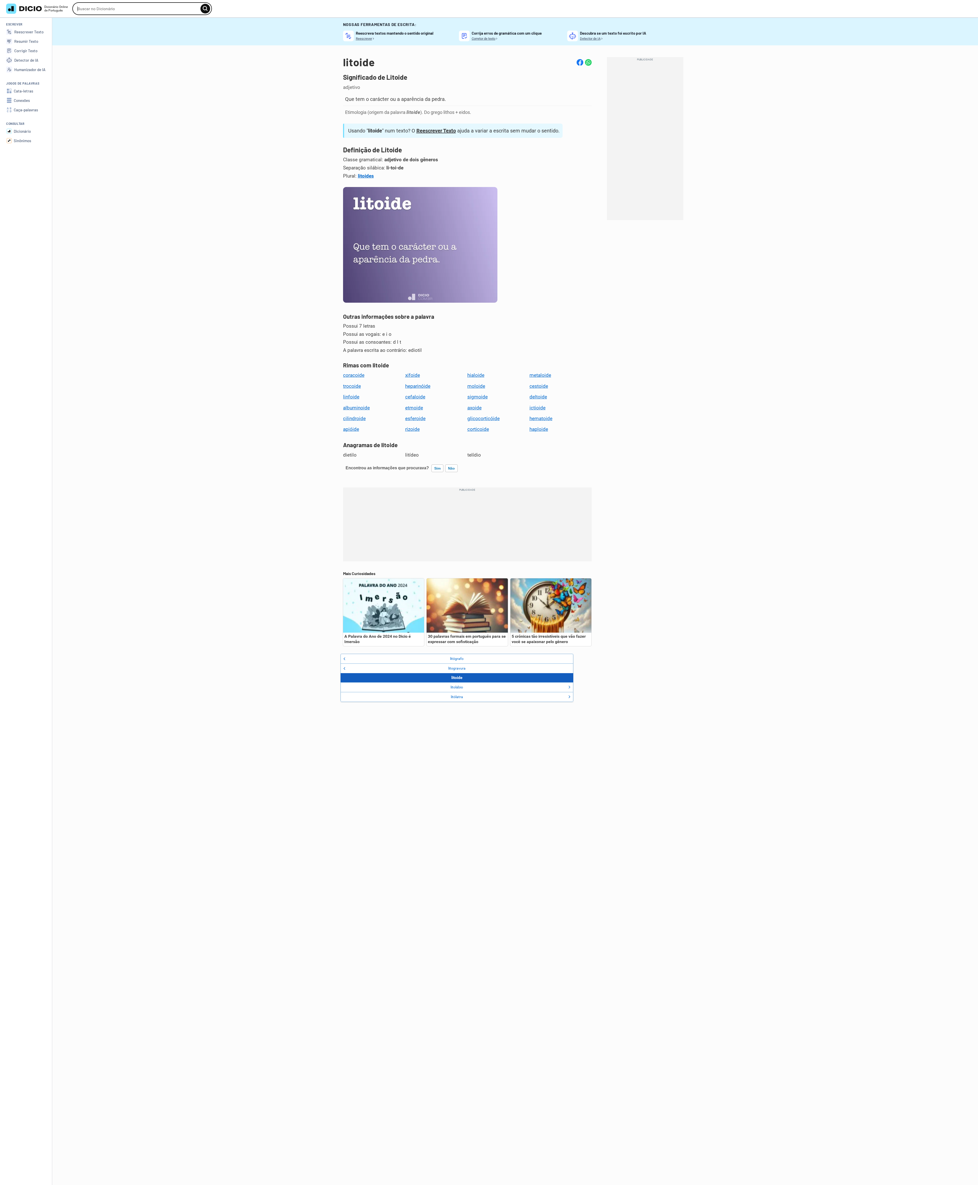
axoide (474, 408)
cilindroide (354, 418)
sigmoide (477, 397)
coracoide (353, 375)
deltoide (538, 397)
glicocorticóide (483, 418)
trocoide (352, 386)
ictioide (537, 408)
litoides (366, 176)
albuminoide (356, 408)
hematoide (540, 418)
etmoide (414, 408)
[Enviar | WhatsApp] (588, 62)
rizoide (412, 429)
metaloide (540, 375)
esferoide (415, 418)
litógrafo (457, 659)
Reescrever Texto (436, 131)
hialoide (475, 375)
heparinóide (417, 386)
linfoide (351, 397)
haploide (538, 429)
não (451, 468)
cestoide (538, 386)
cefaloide (415, 397)
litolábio (457, 687)
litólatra (457, 697)
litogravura (457, 668)
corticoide (478, 429)
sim (437, 468)
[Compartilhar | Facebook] (580, 62)
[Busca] (205, 9)
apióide (351, 429)
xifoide (412, 375)
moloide (476, 386)
